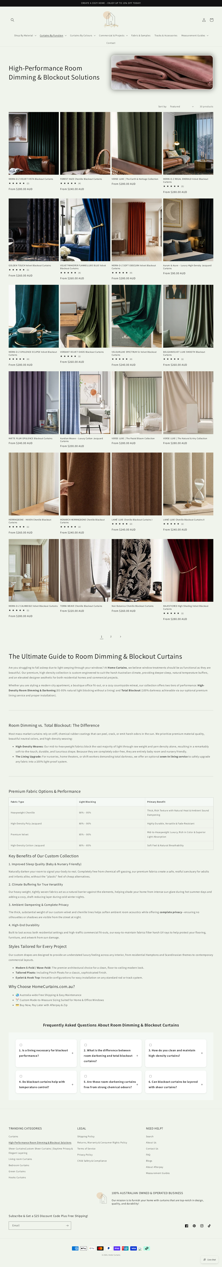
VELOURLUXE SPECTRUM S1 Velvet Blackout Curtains (134, 353)
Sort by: (162, 106)
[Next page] (120, 636)
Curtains (13, 1136)
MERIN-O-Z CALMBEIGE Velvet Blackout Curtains (33, 606)
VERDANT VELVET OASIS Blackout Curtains (82, 352)
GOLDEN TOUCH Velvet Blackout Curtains (30, 265)
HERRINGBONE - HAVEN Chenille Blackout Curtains (30, 521)
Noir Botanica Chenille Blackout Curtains (132, 606)
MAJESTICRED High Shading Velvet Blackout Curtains (185, 607)
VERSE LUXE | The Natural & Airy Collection (185, 438)
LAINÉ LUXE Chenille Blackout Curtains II (183, 519)
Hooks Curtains (17, 1177)
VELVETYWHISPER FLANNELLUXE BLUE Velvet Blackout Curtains (83, 267)
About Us (151, 1142)
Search (150, 1136)
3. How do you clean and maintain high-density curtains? (172, 1053)
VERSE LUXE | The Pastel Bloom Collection (133, 438)
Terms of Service (86, 1148)
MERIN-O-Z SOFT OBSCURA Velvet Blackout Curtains (134, 267)
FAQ (148, 1154)
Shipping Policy (86, 1136)
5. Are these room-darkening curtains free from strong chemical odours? (110, 1084)
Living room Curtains (20, 1159)
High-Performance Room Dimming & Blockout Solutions (40, 1142)
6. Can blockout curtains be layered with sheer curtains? (173, 1084)
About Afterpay (154, 1167)
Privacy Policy (84, 1154)
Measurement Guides (158, 1173)
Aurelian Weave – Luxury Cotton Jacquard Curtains (81, 440)
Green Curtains (17, 1171)
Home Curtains (114, 1255)
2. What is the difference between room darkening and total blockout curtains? (108, 1055)
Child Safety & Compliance (92, 1160)
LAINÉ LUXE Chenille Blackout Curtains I (132, 519)
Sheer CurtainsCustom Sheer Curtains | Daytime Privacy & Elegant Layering (41, 1150)
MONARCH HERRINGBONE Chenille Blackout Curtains (82, 521)
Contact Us (152, 1148)
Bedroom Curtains (19, 1165)
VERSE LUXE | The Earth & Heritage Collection (135, 179)
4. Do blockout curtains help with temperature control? (42, 1084)
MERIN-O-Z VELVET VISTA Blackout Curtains (31, 179)
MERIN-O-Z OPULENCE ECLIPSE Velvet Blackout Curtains (33, 353)
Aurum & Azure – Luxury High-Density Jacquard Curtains (187, 267)
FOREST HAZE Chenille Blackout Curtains (81, 179)
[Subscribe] (67, 1226)
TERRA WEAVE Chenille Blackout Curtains (81, 606)
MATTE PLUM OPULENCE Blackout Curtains (30, 438)
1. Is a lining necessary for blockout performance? (43, 1053)
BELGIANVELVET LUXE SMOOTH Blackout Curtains (184, 353)
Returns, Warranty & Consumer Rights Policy (102, 1142)
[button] (12, 20)
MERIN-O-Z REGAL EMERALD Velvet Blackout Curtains (185, 180)
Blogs (149, 1160)
